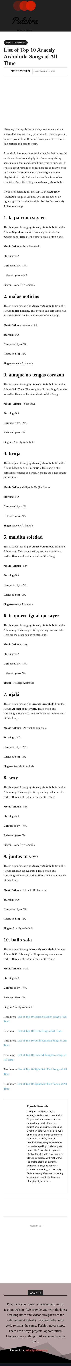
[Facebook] (28, 1186)
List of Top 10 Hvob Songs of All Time (40, 1031)
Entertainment (15, 42)
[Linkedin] (33, 1186)
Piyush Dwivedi (20, 71)
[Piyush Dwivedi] (7, 71)
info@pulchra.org (36, 1350)
